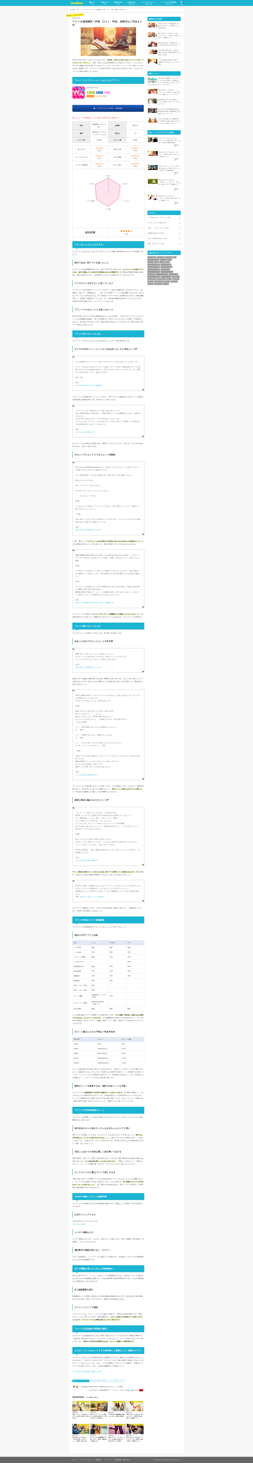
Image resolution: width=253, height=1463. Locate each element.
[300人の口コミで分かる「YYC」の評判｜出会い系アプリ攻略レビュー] (164, 194)
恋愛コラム (92, 2)
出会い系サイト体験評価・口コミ (87, 530)
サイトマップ (108, 1460)
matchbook (161, 279)
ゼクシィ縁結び (153, 262)
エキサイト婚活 (171, 257)
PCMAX (94, 1381)
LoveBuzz (76, 3)
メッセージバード (167, 271)
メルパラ (151, 274)
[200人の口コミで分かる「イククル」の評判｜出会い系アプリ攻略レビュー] (164, 150)
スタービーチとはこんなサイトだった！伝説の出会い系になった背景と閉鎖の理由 (168, 140)
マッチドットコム (154, 269)
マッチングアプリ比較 (157, 223)
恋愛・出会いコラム (156, 243)
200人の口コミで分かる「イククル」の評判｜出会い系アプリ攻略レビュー (169, 154)
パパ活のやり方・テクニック (159, 217)
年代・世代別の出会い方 (157, 238)
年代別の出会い (131, 2)
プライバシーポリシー (85, 1460)
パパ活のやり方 (104, 2)
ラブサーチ (173, 274)
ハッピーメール (109, 1381)
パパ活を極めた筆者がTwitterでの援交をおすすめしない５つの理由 (168, 62)
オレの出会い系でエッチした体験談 (88, 385)
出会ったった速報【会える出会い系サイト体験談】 (93, 602)
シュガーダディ (153, 259)
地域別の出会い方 (155, 233)
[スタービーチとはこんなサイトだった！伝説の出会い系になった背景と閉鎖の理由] (164, 136)
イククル (152, 257)
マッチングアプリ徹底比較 (168, 2)
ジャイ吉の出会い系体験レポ (85, 774)
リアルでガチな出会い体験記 (85, 860)
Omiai (176, 279)
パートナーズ (166, 264)
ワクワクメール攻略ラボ (84, 432)
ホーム (74, 1460)
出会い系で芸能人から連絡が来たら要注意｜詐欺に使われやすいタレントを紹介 (168, 121)
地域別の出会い (118, 2)
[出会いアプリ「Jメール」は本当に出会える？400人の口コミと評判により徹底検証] (164, 164)
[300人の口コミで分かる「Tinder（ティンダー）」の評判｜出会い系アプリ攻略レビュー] (164, 178)
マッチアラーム (166, 267)
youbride (158, 284)
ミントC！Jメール (154, 271)
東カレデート (166, 276)
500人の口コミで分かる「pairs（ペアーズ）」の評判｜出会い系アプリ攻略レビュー (168, 35)
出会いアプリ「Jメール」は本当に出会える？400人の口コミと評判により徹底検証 (169, 168)
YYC (100, 1381)
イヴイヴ (161, 257)
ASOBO (175, 276)
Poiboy (166, 281)
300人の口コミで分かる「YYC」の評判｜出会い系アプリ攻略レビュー (168, 198)
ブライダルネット (153, 267)
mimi (169, 279)
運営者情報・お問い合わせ (122, 1460)
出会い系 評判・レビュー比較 (91, 896)
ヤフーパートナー (162, 274)
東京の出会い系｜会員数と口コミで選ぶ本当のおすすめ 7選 (168, 44)
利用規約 (98, 1460)
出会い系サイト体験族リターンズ (87, 667)
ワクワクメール (77, 1224)
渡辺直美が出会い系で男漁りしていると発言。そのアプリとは (168, 102)
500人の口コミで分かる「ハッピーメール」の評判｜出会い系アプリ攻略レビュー (168, 92)
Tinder (174, 281)
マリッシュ (165, 269)
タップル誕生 (164, 262)
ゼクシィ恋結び (165, 259)
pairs (150, 281)
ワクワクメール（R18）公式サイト (86, 1371)
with (150, 284)
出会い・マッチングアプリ (81, 1381)
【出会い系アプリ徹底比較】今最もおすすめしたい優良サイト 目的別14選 (168, 26)
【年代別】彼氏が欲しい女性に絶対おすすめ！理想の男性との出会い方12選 (168, 52)
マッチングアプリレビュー (148, 2)
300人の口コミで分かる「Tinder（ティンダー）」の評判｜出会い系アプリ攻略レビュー (163, 183)
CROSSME (152, 279)
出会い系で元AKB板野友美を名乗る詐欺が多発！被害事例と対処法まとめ (168, 111)
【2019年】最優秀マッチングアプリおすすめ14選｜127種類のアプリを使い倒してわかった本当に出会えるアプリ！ (163, 81)
